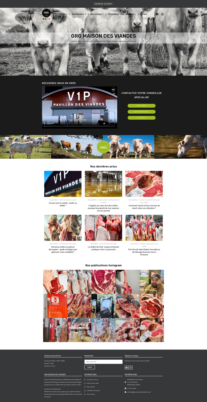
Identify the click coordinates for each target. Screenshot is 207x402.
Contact (143, 14)
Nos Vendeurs (78, 14)
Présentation (113, 14)
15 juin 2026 (94, 244)
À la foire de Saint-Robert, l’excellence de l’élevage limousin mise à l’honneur (144, 252)
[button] (55, 282)
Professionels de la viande (68, 200)
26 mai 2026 (134, 244)
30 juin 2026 (53, 244)
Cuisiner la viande (145, 200)
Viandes (62, 14)
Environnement (103, 200)
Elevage (142, 244)
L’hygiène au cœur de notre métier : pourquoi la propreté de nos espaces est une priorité (103, 208)
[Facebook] (157, 14)
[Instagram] (162, 14)
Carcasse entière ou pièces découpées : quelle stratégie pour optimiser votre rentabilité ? (63, 249)
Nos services (96, 14)
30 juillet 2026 (92, 200)
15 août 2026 (53, 200)
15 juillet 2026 (133, 200)
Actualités (129, 14)
